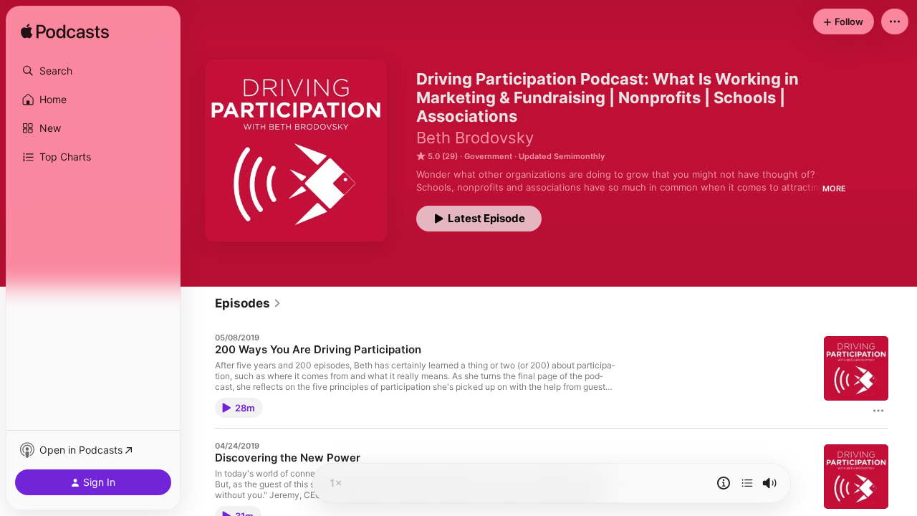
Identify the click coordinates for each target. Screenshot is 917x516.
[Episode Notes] (723, 483)
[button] (93, 71)
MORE (834, 188)
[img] (65, 32)
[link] (248, 303)
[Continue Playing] (747, 483)
